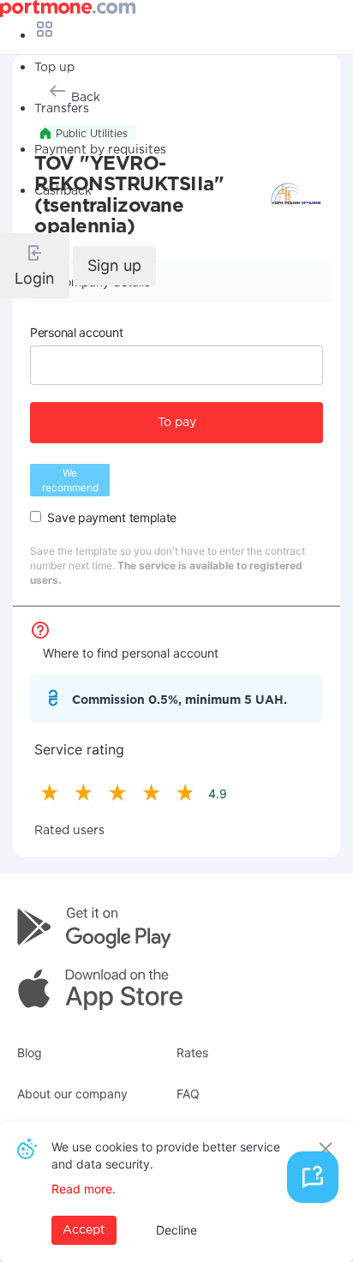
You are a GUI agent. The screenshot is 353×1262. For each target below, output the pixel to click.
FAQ (188, 1093)
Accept (84, 1230)
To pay (177, 423)
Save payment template (111, 517)
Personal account (76, 332)
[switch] (35, 516)
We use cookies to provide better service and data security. (165, 1155)
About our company (72, 1093)
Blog (29, 1052)
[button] (34, 265)
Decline (176, 1230)
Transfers (61, 109)
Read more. (83, 1188)
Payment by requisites (100, 150)
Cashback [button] (63, 191)
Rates (192, 1052)
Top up (54, 68)
